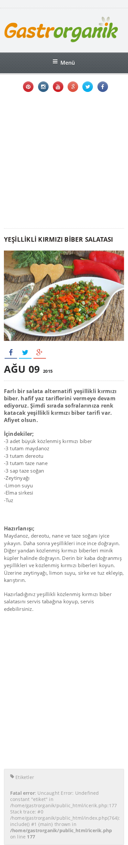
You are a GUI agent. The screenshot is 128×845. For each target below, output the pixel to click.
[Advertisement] (64, 161)
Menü (67, 62)
